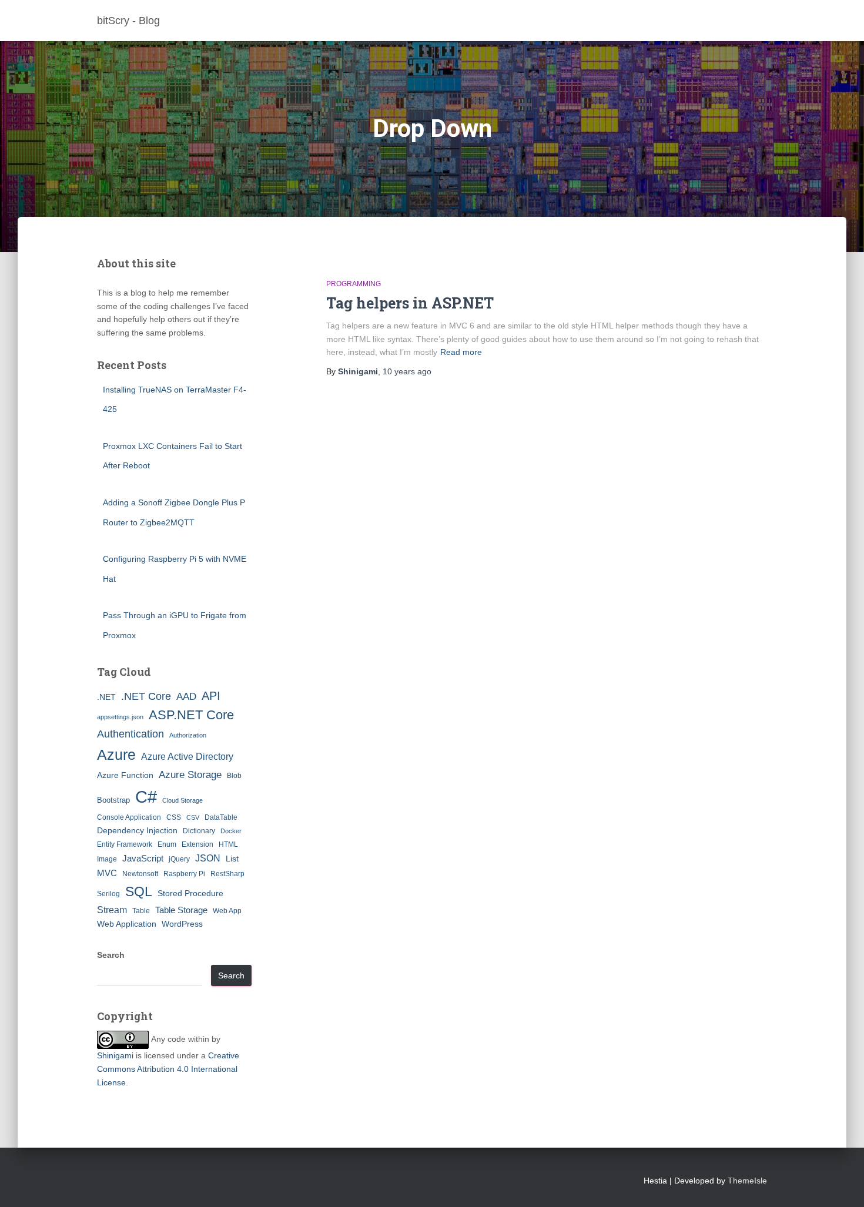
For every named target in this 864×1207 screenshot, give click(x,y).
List (232, 858)
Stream (112, 909)
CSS (173, 817)
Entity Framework (124, 844)
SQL (138, 891)
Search (111, 955)
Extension (197, 844)
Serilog (108, 894)
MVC (107, 873)
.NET (106, 697)
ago (407, 371)
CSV (192, 817)
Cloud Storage (182, 800)
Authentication (130, 734)
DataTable (221, 817)
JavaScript (142, 858)
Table (141, 911)
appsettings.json (120, 716)
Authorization (187, 735)
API (211, 695)
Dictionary (199, 831)
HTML (228, 844)
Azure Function (125, 775)
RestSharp (227, 874)
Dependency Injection (137, 830)
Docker (231, 830)
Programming (353, 284)
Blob (234, 776)
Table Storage (181, 910)
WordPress (182, 923)
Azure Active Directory (187, 756)
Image (107, 859)
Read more (461, 352)
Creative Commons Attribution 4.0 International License (168, 1069)
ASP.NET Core (191, 715)
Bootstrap (113, 800)
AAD (186, 696)
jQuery (179, 859)
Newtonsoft (140, 874)
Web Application (126, 923)
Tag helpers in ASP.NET (410, 303)
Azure (116, 754)
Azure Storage (190, 774)
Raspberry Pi (184, 874)
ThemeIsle (747, 1180)
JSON (207, 858)
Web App (227, 911)
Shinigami (115, 1055)
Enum (167, 844)
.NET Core (146, 696)
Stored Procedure (190, 893)
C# (146, 796)
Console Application (129, 817)
